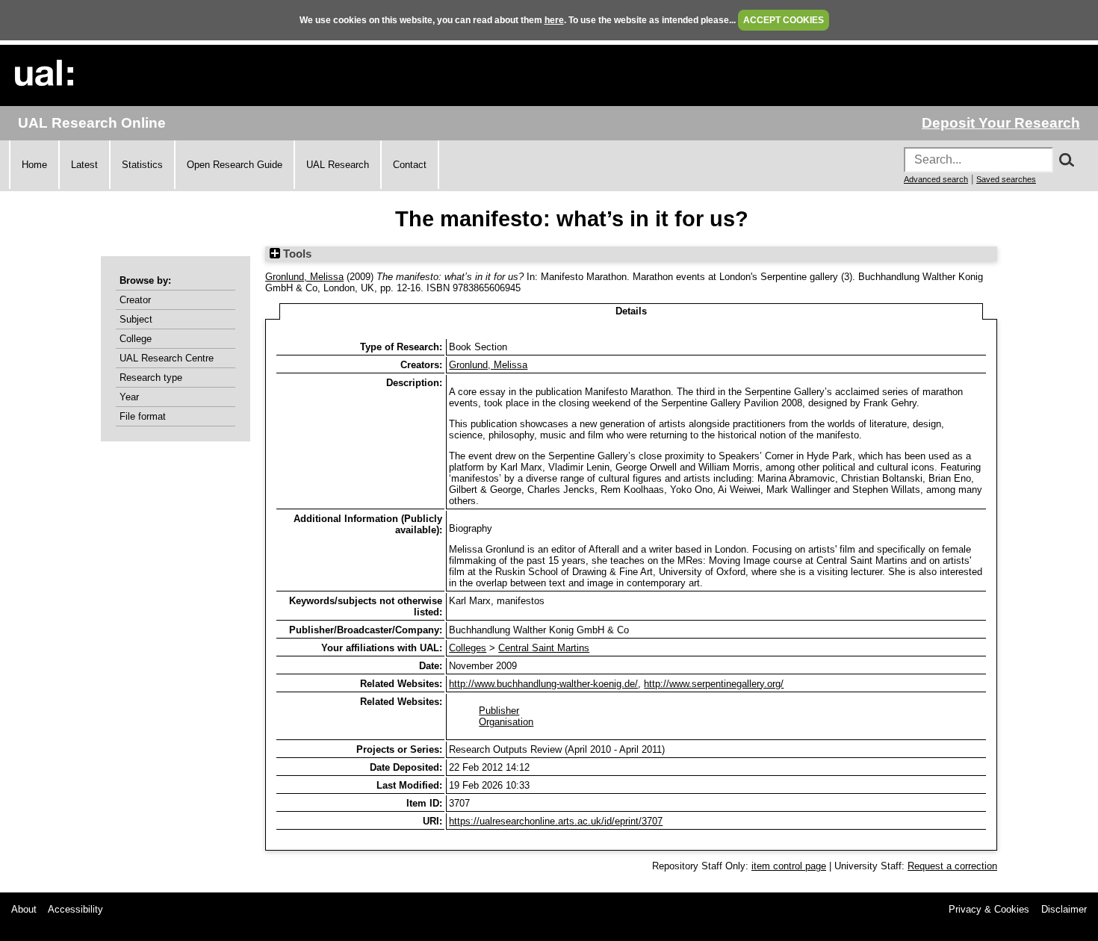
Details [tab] (631, 311)
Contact (410, 164)
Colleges (467, 647)
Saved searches (1006, 179)
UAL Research (337, 164)
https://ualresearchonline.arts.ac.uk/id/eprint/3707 (556, 821)
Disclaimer (1064, 909)
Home (34, 164)
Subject (136, 319)
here (554, 20)
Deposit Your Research (1001, 123)
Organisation (506, 721)
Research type (151, 377)
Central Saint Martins (543, 647)
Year (129, 397)
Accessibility (75, 909)
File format (143, 416)
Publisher (499, 710)
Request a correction (952, 866)
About (24, 909)
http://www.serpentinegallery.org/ (714, 683)
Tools (295, 254)
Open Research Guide (234, 164)
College (136, 338)
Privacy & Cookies (989, 909)
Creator (135, 299)
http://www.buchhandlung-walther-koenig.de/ (543, 683)
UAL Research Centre (167, 358)
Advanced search (936, 179)
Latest (84, 164)
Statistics (142, 164)
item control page (788, 866)
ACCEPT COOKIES (783, 20)
